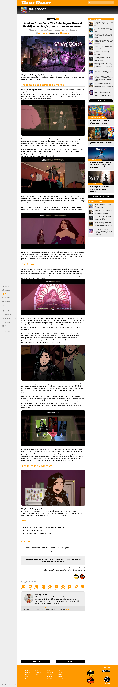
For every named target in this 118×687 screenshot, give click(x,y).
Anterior (36, 661)
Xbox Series (38, 672)
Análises (27, 672)
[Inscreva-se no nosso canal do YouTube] (12, 684)
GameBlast (45, 607)
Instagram (30, 589)
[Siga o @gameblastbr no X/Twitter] (9, 684)
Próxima (70, 661)
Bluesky (70, 589)
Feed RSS (50, 679)
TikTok (50, 589)
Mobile (37, 679)
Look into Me (37, 325)
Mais (83, 589)
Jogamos (51, 19)
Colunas (27, 679)
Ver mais (101, 101)
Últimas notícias (95, 19)
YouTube (43, 589)
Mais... (36, 681)
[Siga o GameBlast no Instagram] (6, 684)
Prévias (27, 674)
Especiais (27, 670)
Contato (60, 674)
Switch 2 (37, 674)
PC (57, 19)
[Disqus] (53, 635)
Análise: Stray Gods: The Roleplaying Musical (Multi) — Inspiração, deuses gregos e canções (53, 25)
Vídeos (27, 677)
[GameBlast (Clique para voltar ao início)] (36, 2)
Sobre (59, 670)
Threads (63, 589)
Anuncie (60, 677)
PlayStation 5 (38, 670)
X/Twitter (36, 589)
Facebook (23, 589)
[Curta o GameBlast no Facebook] (3, 684)
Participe (60, 672)
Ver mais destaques (100, 196)
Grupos (76, 589)
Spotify (56, 589)
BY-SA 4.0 (67, 609)
